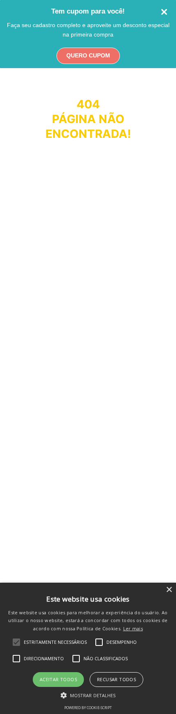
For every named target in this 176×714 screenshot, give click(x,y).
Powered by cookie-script (88, 707)
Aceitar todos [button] (58, 679)
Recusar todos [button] (116, 679)
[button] (88, 694)
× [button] (169, 590)
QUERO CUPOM (88, 55)
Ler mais (133, 628)
